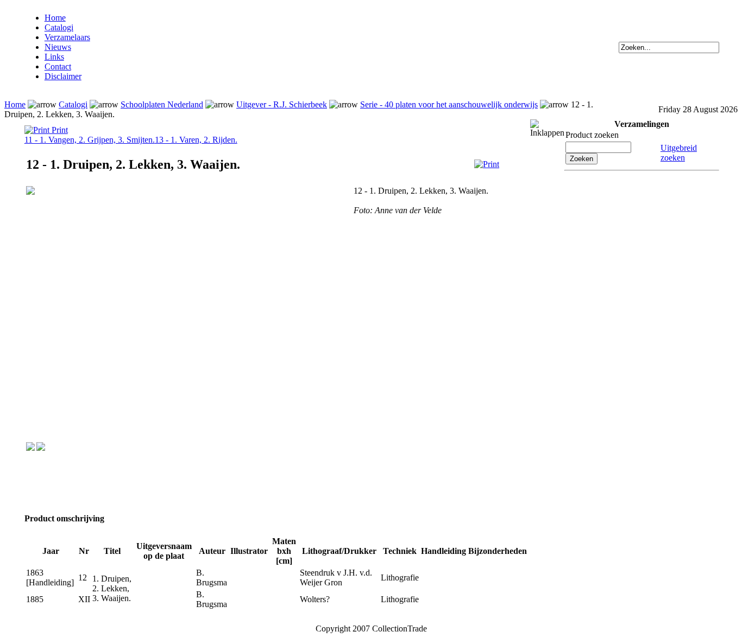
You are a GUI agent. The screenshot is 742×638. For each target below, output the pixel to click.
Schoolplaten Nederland (162, 104)
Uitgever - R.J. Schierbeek (281, 104)
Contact (58, 66)
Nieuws (58, 47)
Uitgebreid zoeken (679, 152)
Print (58, 130)
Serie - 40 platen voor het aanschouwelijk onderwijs (449, 104)
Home (55, 17)
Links (54, 56)
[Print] (486, 164)
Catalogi (59, 27)
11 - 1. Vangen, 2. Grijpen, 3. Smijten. (89, 139)
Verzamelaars (67, 37)
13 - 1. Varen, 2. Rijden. (196, 139)
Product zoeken (592, 134)
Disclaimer (63, 76)
